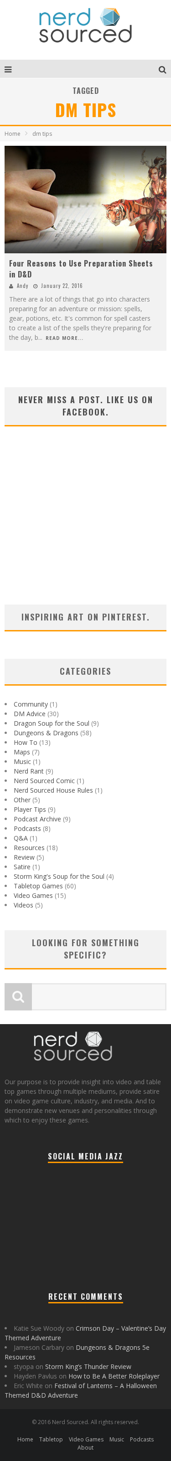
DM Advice (30, 713)
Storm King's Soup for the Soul (59, 876)
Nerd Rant (29, 771)
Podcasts (27, 828)
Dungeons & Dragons (46, 732)
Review (24, 857)
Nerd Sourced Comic (44, 780)
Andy (22, 285)
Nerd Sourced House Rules (53, 790)
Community (31, 704)
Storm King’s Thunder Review (88, 1366)
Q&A (21, 838)
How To (25, 742)
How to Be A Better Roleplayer (114, 1376)
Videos (23, 905)
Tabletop (51, 1439)
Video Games (33, 895)
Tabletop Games (38, 886)
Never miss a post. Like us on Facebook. (85, 406)
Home (13, 134)
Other (22, 799)
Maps (22, 752)
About (85, 1447)
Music (22, 761)
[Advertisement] (85, 527)
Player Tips (30, 809)
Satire (22, 866)
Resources (29, 847)
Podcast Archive (37, 819)
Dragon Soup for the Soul (51, 723)
